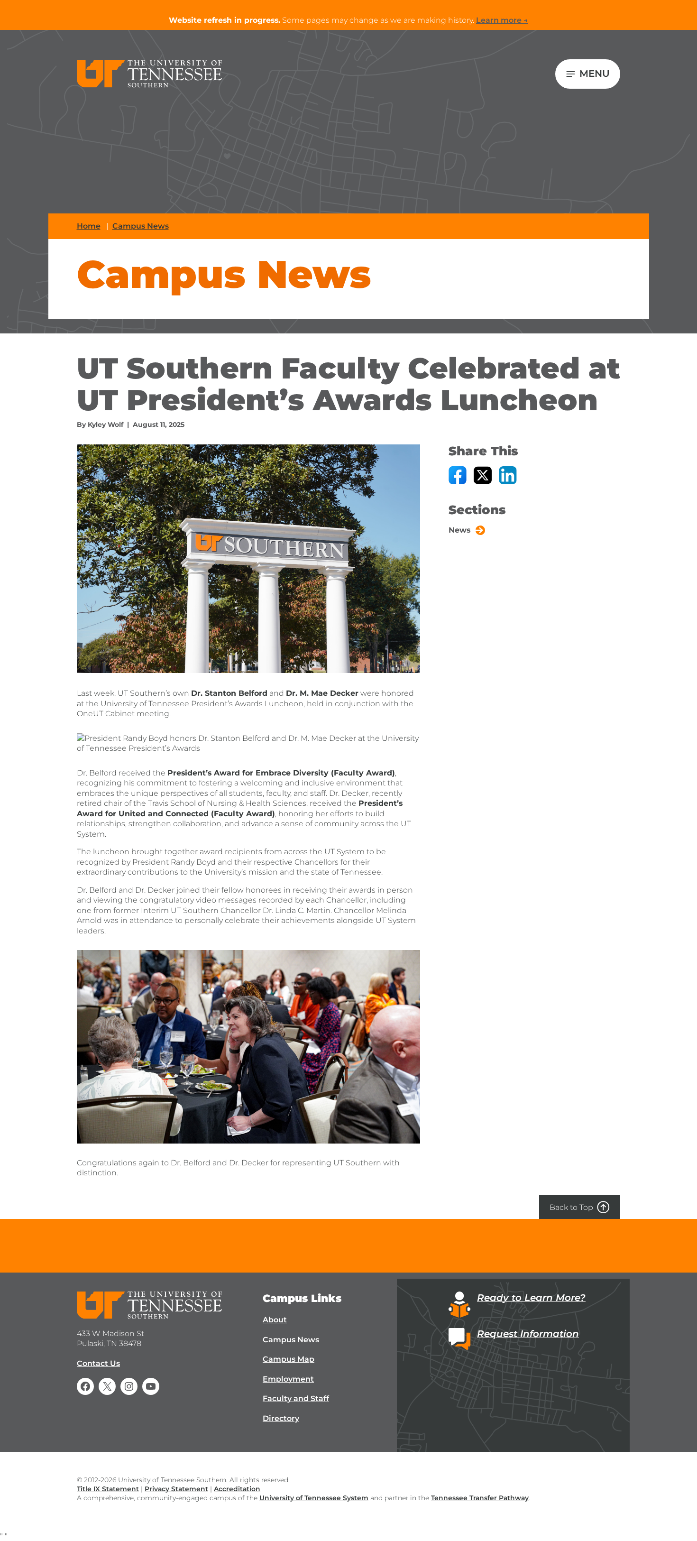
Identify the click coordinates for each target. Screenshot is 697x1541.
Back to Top (571, 1207)
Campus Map (288, 1359)
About (275, 1319)
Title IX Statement (108, 1489)
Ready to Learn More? (531, 1297)
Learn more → (502, 20)
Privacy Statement (176, 1489)
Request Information (528, 1333)
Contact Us (98, 1363)
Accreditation (237, 1489)
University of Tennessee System (313, 1498)
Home (89, 226)
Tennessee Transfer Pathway (480, 1498)
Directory (281, 1418)
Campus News (140, 226)
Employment (288, 1379)
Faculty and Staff (296, 1398)
